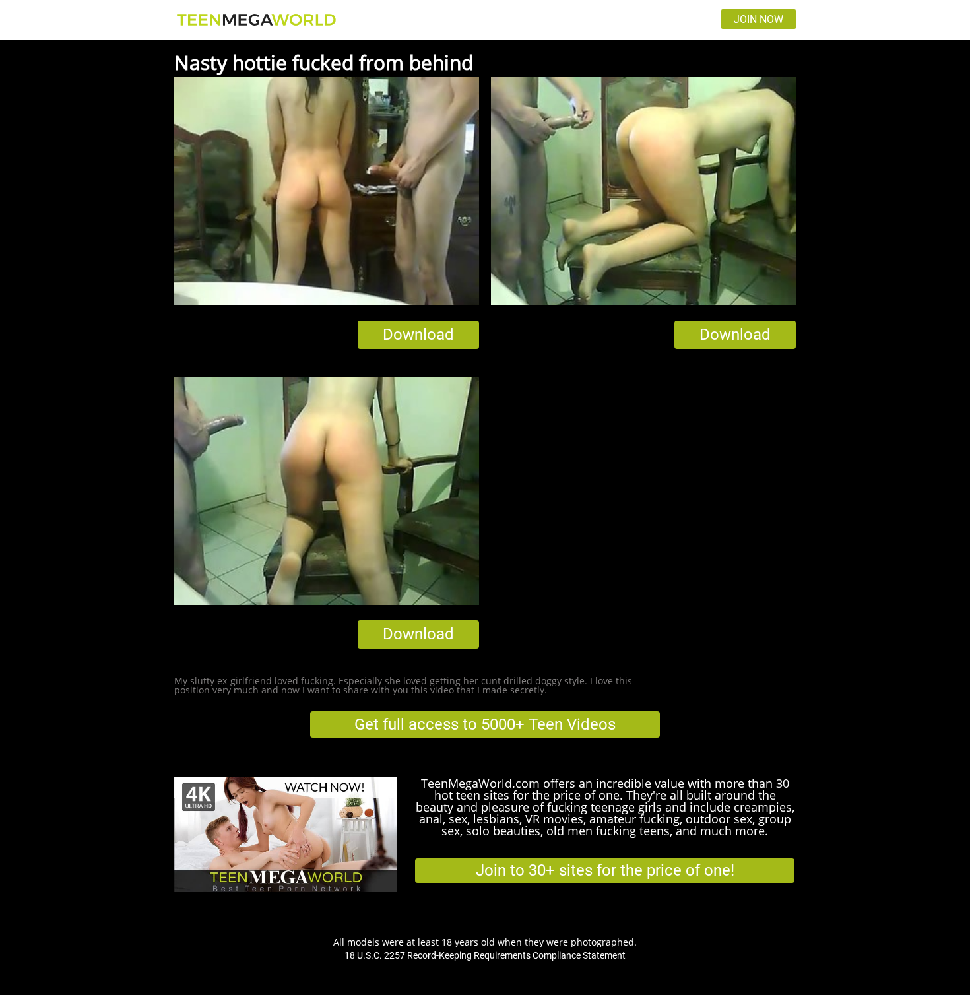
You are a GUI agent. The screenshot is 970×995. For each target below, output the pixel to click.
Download (418, 334)
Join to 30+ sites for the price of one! (605, 870)
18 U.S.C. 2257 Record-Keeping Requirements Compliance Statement (485, 955)
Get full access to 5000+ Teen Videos (485, 724)
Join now (758, 19)
